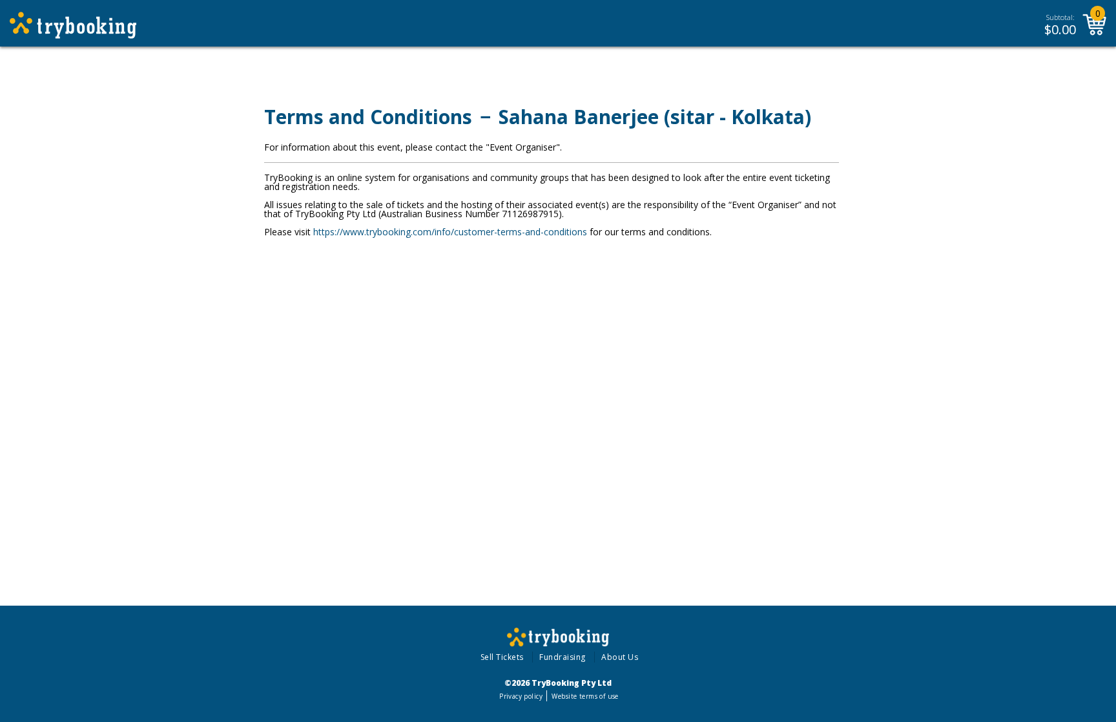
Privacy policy (520, 696)
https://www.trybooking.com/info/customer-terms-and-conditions (450, 232)
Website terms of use (585, 696)
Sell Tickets (502, 657)
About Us (619, 657)
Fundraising (562, 657)
